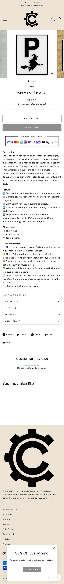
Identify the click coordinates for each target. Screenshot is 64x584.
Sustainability (9, 534)
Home (31, 86)
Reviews (7, 524)
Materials (11, 301)
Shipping (21, 104)
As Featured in (10, 509)
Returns (10, 314)
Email (8, 342)
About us (7, 519)
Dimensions (12, 321)
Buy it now (32, 127)
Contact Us (8, 544)
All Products (9, 514)
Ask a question (15, 295)
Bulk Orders (8, 529)
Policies (6, 539)
